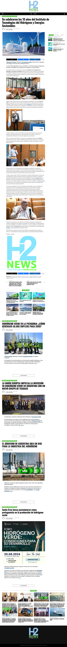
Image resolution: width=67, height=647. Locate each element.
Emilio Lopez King (9, 29)
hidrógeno (29, 104)
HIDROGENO (8, 277)
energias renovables (33, 276)
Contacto (35, 13)
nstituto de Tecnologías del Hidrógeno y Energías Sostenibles (29, 277)
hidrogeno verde (14, 277)
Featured (40, 276)
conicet (27, 276)
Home (31, 13)
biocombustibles (29, 489)
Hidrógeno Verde (36, 420)
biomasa (37, 178)
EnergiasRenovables (27, 62)
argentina (15, 276)
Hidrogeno (9, 62)
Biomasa (15, 62)
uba (12, 278)
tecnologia (9, 278)
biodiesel (8, 227)
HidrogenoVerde (8, 356)
